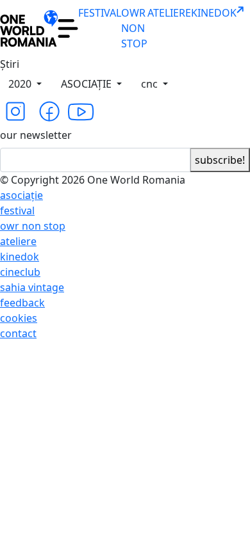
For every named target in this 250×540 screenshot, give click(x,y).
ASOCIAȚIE (87, 84)
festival (17, 210)
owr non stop (32, 226)
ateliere (18, 241)
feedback (22, 303)
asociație (21, 195)
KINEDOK (214, 13)
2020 (21, 84)
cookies (18, 318)
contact (18, 333)
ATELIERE (169, 13)
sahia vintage (32, 287)
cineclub (20, 272)
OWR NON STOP (134, 28)
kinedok (19, 257)
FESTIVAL (99, 13)
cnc (150, 84)
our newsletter (36, 135)
